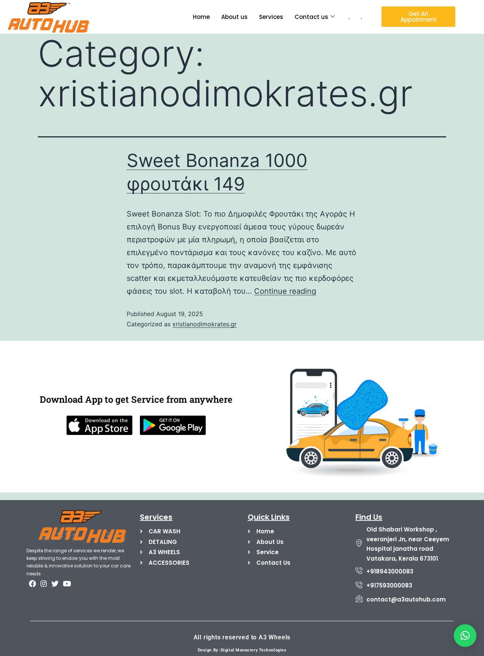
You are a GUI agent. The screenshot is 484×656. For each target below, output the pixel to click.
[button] (465, 635)
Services (271, 17)
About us (234, 17)
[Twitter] (55, 583)
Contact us (311, 17)
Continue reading (285, 291)
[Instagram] (43, 583)
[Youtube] (66, 583)
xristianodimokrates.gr (204, 324)
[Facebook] (32, 583)
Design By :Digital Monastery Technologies (242, 650)
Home (201, 17)
